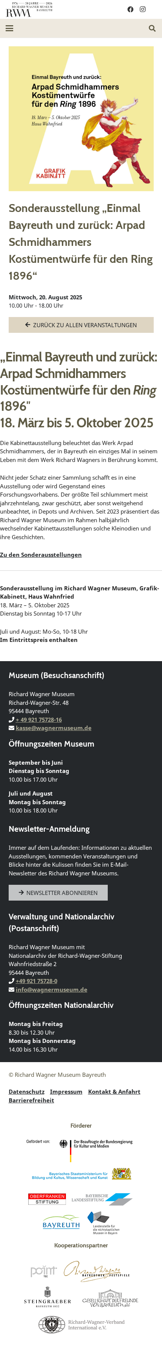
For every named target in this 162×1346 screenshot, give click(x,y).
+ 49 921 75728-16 (39, 719)
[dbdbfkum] (81, 1151)
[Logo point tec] (43, 1271)
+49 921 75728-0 (36, 981)
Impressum (66, 1091)
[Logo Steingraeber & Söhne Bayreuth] (47, 1298)
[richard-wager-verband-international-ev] (81, 1324)
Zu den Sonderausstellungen (41, 554)
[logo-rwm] (29, 9)
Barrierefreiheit (31, 1100)
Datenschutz (26, 1091)
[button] (9, 28)
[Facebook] (130, 9)
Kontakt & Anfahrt (114, 1091)
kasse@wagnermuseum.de (54, 728)
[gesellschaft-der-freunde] (110, 1298)
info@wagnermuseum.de (51, 989)
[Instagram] (142, 9)
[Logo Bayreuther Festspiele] (96, 1271)
